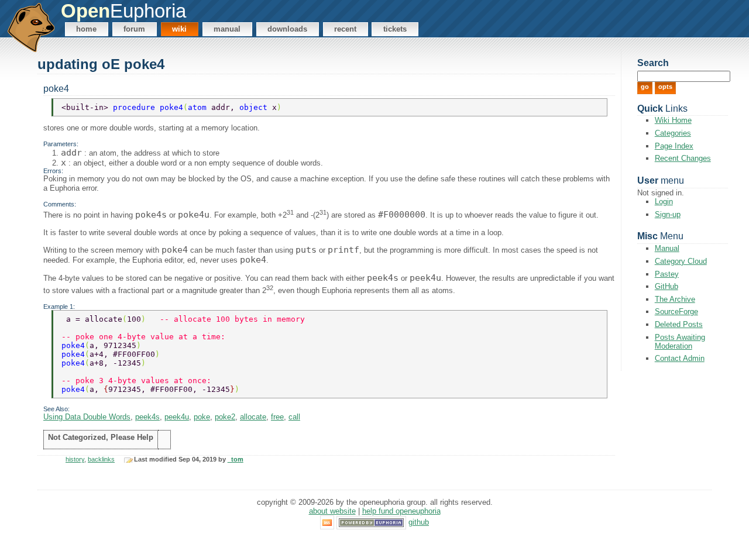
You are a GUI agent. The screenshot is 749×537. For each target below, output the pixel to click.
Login (664, 201)
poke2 (225, 416)
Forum (134, 29)
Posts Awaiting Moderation (680, 341)
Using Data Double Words (86, 416)
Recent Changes (683, 158)
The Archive (675, 299)
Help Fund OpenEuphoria (401, 511)
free (277, 416)
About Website (332, 511)
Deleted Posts (679, 324)
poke (202, 416)
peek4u (176, 416)
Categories (673, 133)
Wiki (179, 29)
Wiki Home (673, 120)
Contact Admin (680, 358)
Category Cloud (681, 261)
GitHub (666, 286)
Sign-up (668, 214)
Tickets (395, 29)
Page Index (674, 146)
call (294, 416)
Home (86, 29)
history (75, 459)
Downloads (287, 29)
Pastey (667, 274)
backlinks (101, 459)
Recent (345, 29)
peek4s (147, 416)
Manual (227, 29)
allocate (253, 416)
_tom (235, 459)
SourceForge (676, 311)
